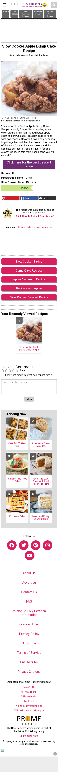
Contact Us (29, 592)
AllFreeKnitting (29, 696)
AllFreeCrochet (29, 691)
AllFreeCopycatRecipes (29, 705)
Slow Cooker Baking (29, 261)
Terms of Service (29, 653)
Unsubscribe (29, 662)
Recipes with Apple (29, 288)
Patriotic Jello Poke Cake (17, 480)
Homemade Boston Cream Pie (35, 227)
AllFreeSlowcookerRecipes (29, 710)
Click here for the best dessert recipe (29, 164)
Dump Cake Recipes (29, 270)
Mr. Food (29, 701)
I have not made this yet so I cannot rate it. (29, 375)
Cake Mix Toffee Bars (17, 444)
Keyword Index (29, 624)
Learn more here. (29, 735)
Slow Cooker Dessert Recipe (29, 297)
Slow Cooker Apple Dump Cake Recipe (29, 348)
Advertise (29, 583)
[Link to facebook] (12, 545)
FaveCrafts (29, 687)
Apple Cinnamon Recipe (29, 279)
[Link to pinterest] (35, 545)
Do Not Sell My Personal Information (29, 613)
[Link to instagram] (47, 545)
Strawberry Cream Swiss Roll (40, 444)
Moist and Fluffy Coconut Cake (40, 517)
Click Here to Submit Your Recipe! (35, 216)
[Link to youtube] (29, 555)
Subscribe (29, 643)
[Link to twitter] (24, 545)
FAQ (29, 601)
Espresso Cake (17, 516)
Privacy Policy (29, 634)
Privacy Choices (29, 672)
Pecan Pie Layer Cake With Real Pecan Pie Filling (41, 481)
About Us (29, 573)
